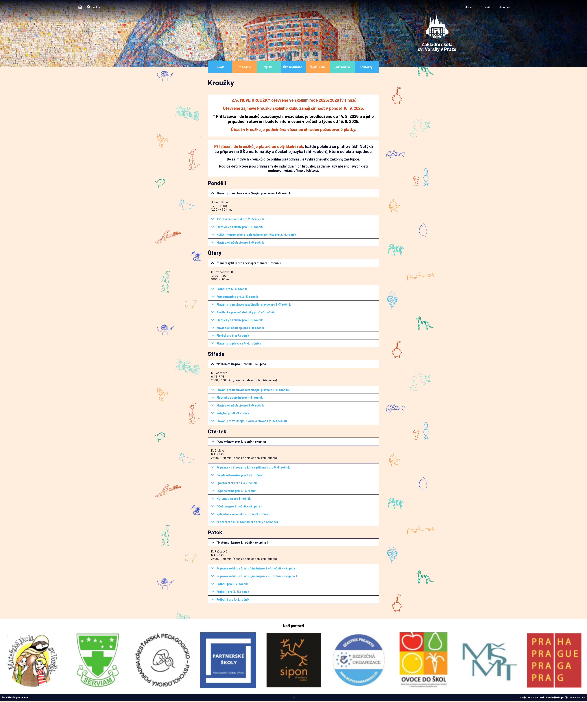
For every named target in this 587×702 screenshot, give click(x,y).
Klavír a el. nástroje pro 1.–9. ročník (240, 242)
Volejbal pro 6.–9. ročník (232, 413)
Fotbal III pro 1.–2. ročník (232, 599)
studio (550, 697)
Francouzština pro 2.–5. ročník (237, 296)
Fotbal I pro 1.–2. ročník (232, 584)
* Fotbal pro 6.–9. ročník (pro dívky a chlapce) (247, 522)
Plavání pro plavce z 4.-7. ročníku (238, 343)
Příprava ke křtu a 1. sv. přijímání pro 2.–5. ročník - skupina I (256, 568)
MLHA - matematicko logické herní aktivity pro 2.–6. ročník (256, 234)
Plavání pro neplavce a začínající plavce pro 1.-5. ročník (253, 193)
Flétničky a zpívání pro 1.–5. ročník (239, 227)
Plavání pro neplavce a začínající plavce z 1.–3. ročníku (253, 390)
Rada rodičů (342, 67)
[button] (293, 193)
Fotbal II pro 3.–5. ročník (232, 591)
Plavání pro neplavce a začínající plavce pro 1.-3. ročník (253, 304)
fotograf (560, 697)
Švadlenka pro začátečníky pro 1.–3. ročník (245, 312)
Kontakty (366, 67)
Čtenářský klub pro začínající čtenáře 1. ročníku (248, 263)
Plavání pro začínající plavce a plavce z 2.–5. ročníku (251, 421)
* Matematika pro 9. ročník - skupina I (241, 364)
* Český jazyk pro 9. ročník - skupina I (241, 441)
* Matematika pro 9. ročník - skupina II (242, 542)
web (542, 697)
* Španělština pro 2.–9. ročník (236, 490)
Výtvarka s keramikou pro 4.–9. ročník (242, 514)
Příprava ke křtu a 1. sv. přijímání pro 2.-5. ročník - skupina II (256, 576)
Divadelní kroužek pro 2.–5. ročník (239, 475)
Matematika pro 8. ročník (233, 498)
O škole (219, 67)
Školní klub (317, 67)
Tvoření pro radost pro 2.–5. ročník (240, 219)
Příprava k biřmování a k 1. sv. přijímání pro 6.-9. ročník (253, 467)
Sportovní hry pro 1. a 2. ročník (237, 483)
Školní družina (292, 67)
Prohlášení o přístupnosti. (16, 697)
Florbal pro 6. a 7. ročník (232, 335)
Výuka (268, 67)
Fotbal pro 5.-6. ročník (231, 289)
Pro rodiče (244, 67)
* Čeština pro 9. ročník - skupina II (239, 506)
